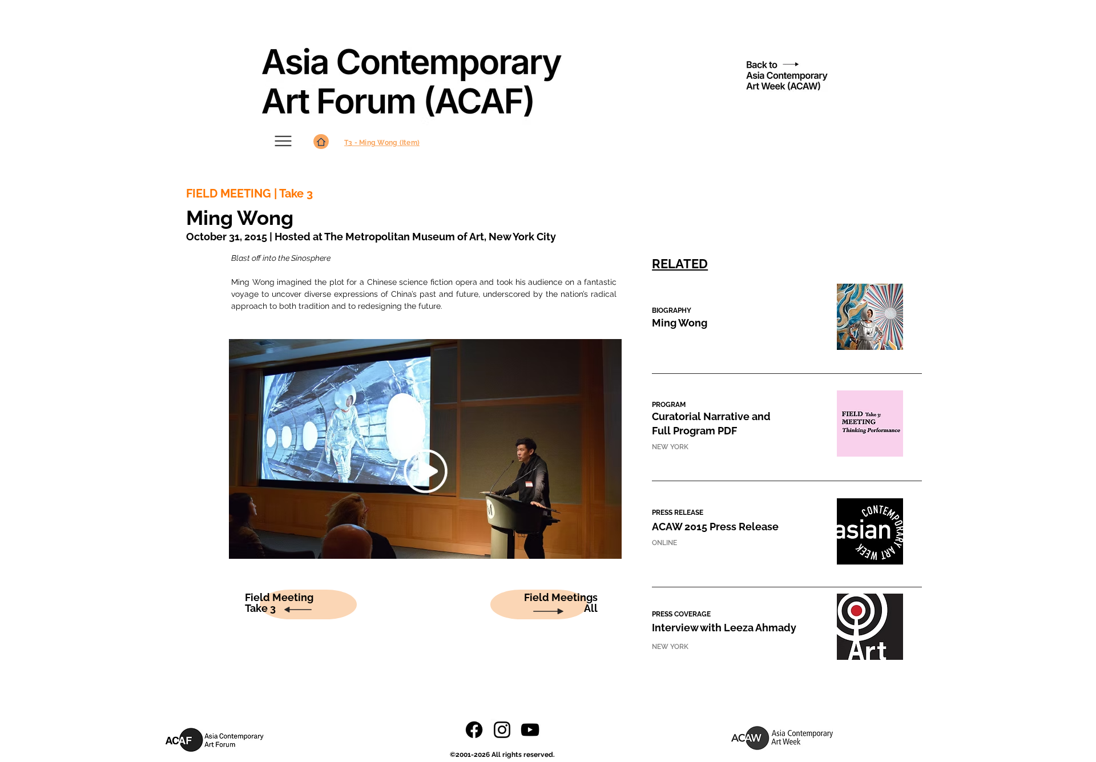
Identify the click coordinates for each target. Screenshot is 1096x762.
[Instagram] (502, 730)
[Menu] (282, 141)
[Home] (321, 141)
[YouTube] (530, 730)
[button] (679, 323)
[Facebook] (474, 730)
